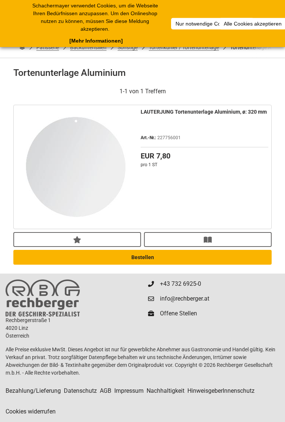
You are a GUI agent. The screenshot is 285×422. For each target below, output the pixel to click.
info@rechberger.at (184, 298)
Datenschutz (80, 390)
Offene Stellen (178, 313)
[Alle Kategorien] (22, 47)
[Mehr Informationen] (96, 41)
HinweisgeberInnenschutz (221, 390)
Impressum (129, 390)
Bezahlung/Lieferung (33, 390)
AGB (105, 390)
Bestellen (142, 257)
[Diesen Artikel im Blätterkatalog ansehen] (208, 239)
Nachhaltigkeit (165, 390)
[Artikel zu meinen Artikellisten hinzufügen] (77, 239)
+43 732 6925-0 (180, 283)
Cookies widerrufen (31, 411)
